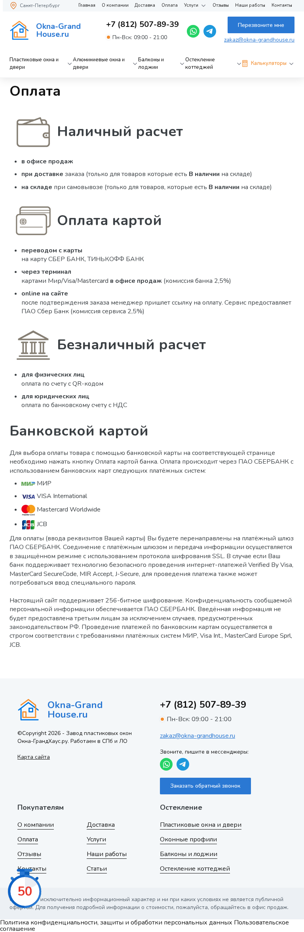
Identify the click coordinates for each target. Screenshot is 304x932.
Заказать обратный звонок (205, 786)
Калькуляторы (269, 63)
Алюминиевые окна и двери (99, 63)
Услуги (191, 5)
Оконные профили (188, 839)
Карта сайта (33, 757)
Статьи (97, 868)
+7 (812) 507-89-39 (142, 24)
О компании (115, 5)
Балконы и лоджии (151, 63)
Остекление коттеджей (200, 63)
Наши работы (250, 5)
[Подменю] (69, 64)
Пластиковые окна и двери (34, 63)
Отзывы (221, 5)
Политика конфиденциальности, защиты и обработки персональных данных (116, 922)
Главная (86, 5)
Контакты (282, 5)
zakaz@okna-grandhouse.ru (259, 40)
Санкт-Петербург (40, 5)
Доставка (145, 5)
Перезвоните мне (261, 25)
